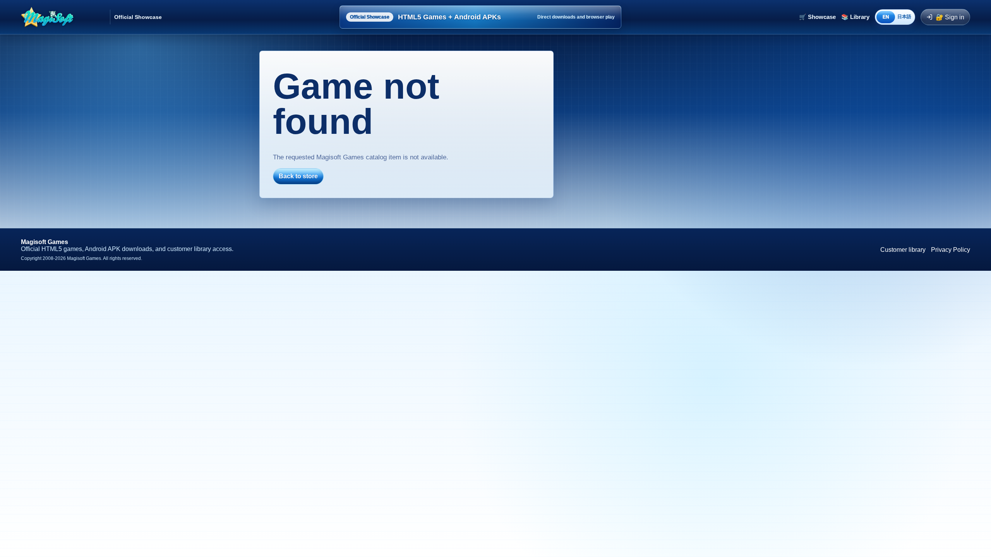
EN (886, 17)
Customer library (903, 249)
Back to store (298, 176)
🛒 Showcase (817, 17)
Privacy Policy (950, 249)
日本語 (904, 16)
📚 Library (855, 17)
